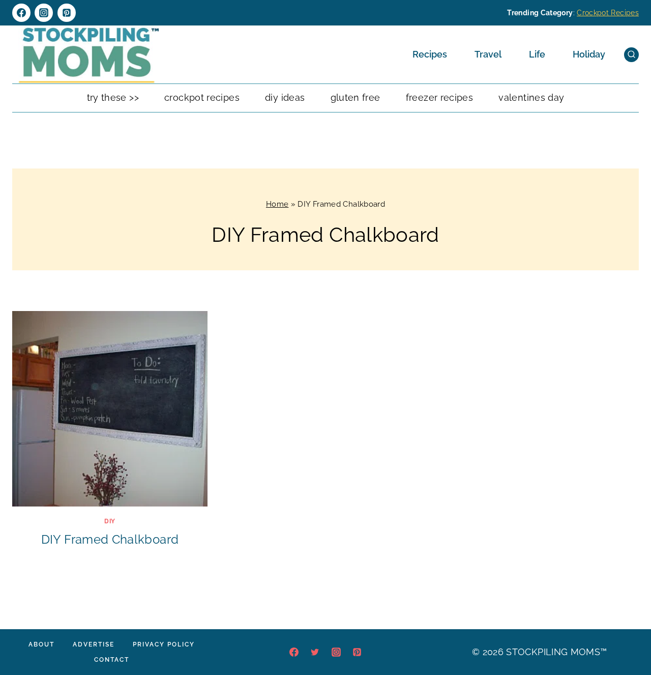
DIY (109, 521)
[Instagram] (44, 13)
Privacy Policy (164, 644)
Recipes (429, 54)
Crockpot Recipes (608, 13)
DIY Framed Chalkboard (110, 539)
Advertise (93, 644)
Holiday (589, 54)
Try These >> (113, 97)
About (41, 644)
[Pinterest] (66, 13)
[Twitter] (315, 652)
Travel (488, 54)
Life (537, 54)
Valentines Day (531, 97)
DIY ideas (285, 97)
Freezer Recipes (439, 97)
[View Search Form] (631, 54)
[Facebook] (21, 13)
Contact (111, 659)
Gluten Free (355, 97)
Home (277, 204)
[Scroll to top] (627, 636)
